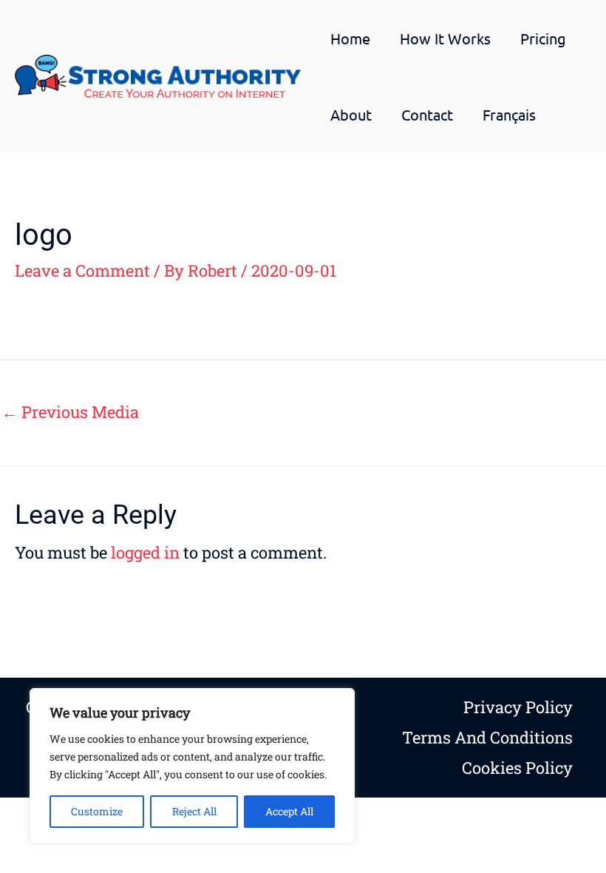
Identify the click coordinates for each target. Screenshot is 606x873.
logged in (145, 552)
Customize (97, 811)
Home (350, 38)
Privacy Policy (518, 707)
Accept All (289, 811)
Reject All (194, 811)
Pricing (543, 38)
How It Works (445, 38)
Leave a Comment (82, 270)
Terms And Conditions (487, 737)
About (351, 114)
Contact (427, 114)
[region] (192, 765)
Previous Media (70, 411)
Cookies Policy (517, 767)
